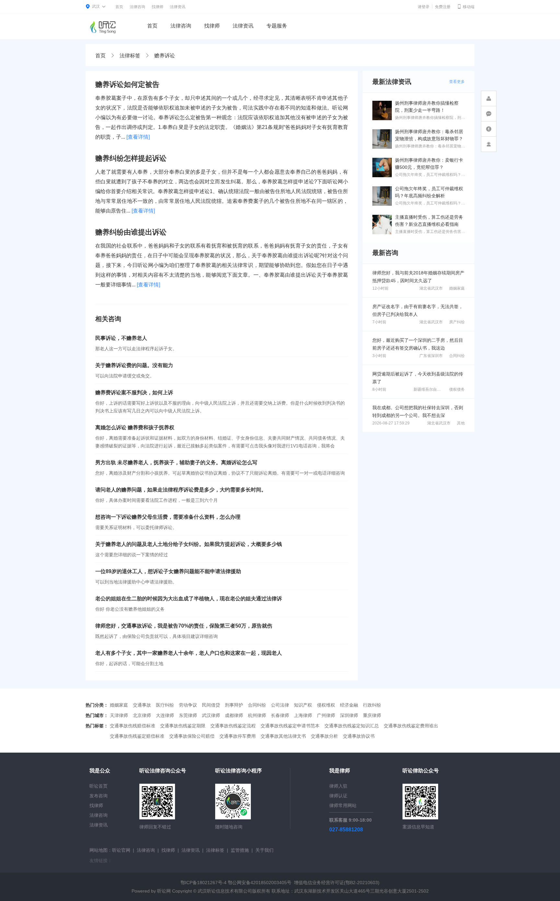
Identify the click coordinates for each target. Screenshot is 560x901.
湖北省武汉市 (431, 288)
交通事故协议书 (359, 736)
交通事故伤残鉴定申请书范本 (290, 725)
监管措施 (240, 850)
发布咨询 (98, 795)
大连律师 (165, 715)
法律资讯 (177, 7)
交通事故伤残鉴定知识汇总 (351, 725)
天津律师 (119, 715)
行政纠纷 (372, 705)
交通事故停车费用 (237, 736)
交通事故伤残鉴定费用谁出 (411, 725)
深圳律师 (349, 715)
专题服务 (276, 26)
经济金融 (349, 705)
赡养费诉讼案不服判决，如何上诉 (134, 392)
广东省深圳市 (431, 355)
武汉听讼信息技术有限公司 (225, 891)
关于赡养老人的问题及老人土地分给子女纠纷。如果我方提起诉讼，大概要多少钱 (188, 544)
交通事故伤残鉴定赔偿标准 (137, 736)
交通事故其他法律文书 (283, 736)
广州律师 (326, 715)
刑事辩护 (234, 705)
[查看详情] (138, 137)
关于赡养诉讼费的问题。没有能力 (134, 365)
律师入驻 (338, 786)
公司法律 (280, 705)
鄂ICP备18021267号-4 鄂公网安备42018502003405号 (236, 882)
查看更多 (457, 81)
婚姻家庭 (457, 288)
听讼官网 (121, 850)
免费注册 (442, 7)
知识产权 (303, 705)
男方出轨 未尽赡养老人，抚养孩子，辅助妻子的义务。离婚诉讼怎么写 (176, 462)
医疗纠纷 (165, 705)
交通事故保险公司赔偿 (192, 736)
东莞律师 (188, 715)
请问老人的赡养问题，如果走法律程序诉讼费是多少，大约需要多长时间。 (180, 489)
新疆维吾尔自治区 (429, 389)
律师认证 (338, 795)
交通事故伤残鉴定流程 (233, 725)
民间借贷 (211, 705)
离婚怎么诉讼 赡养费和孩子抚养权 (134, 427)
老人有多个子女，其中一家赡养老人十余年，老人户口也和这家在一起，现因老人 (188, 653)
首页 (119, 7)
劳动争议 (188, 705)
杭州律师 (257, 715)
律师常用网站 (342, 805)
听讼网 (164, 891)
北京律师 (142, 715)
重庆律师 (372, 715)
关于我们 (264, 850)
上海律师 (303, 715)
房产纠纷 (457, 322)
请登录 (423, 7)
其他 (461, 423)
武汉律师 (211, 715)
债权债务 (457, 389)
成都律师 (234, 715)
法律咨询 (137, 7)
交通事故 (142, 705)
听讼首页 (98, 786)
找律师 (157, 7)
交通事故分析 (324, 736)
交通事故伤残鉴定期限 (182, 725)
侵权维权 (326, 705)
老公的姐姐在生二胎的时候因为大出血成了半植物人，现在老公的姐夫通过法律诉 (188, 598)
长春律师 (280, 715)
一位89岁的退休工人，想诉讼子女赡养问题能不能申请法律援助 (168, 571)
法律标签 (130, 55)
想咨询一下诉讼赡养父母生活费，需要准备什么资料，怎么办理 (167, 517)
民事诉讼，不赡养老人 (121, 338)
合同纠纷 (457, 355)
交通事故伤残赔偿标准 (132, 725)
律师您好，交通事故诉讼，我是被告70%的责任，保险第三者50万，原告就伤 (183, 626)
